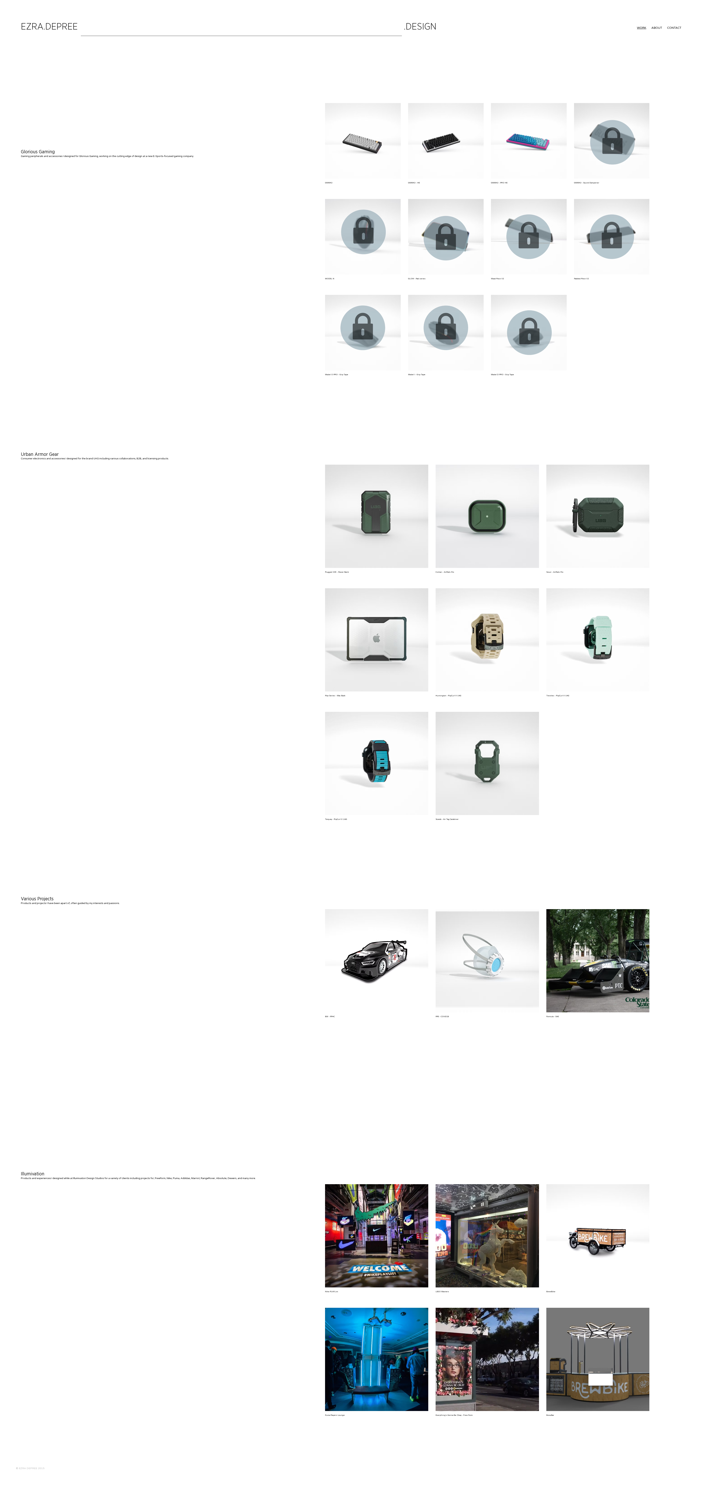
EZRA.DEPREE (49, 26)
